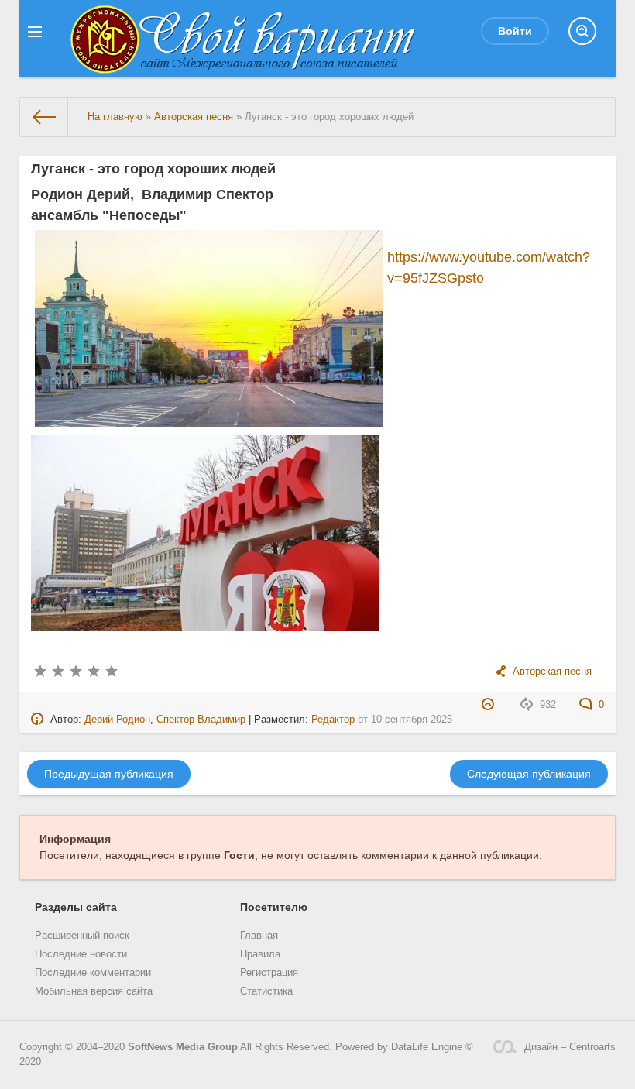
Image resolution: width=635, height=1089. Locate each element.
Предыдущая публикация (108, 774)
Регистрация (269, 972)
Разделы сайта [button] (76, 907)
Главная (259, 935)
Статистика (266, 991)
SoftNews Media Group (183, 1047)
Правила (260, 954)
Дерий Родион (117, 719)
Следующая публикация (529, 774)
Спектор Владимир (200, 719)
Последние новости (81, 954)
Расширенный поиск (82, 935)
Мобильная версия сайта (94, 991)
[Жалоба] (490, 704)
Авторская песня (552, 671)
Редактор (333, 719)
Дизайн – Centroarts (570, 1047)
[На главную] (44, 117)
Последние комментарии (93, 972)
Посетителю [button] (273, 907)
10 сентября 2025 (411, 719)
